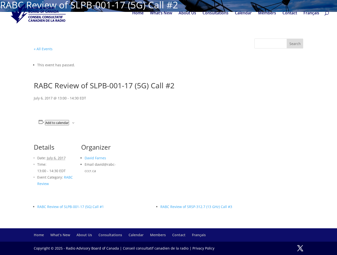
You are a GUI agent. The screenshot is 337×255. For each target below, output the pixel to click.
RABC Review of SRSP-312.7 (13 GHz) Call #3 (196, 206)
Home (138, 13)
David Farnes (95, 158)
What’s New (161, 13)
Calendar (243, 13)
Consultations (215, 13)
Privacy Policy (203, 248)
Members (267, 13)
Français (311, 13)
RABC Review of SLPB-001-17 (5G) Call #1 (70, 206)
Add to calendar (57, 122)
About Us (187, 13)
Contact (289, 13)
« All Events (43, 48)
